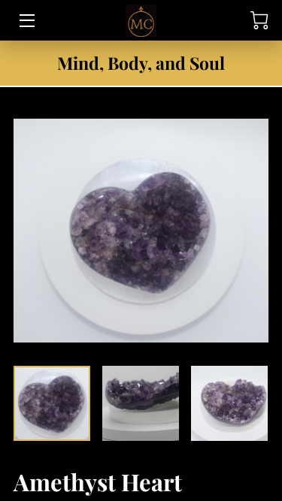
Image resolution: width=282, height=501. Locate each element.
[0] (259, 20)
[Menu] (26, 20)
